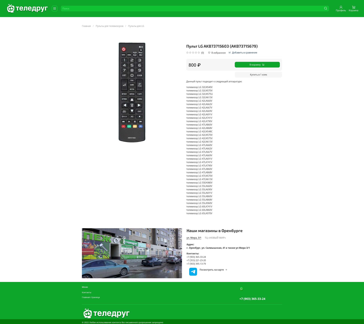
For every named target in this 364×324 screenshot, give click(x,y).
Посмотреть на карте (212, 269)
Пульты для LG (136, 26)
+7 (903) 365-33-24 (252, 299)
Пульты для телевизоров (109, 26)
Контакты (86, 292)
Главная (86, 26)
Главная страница (91, 297)
